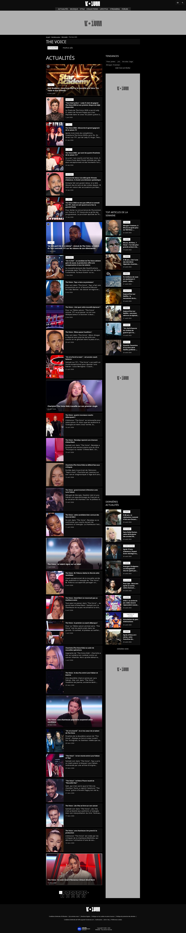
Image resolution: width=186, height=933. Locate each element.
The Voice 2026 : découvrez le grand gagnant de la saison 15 (82, 129)
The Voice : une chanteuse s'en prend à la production (81, 832)
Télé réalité (64, 37)
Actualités (63, 9)
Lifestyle (104, 9)
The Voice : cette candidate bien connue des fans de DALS (82, 516)
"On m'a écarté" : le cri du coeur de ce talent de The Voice (82, 732)
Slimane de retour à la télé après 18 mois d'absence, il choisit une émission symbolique (83, 179)
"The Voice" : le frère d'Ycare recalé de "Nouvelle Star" (79, 782)
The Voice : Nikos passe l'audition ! (78, 332)
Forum (125, 9)
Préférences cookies (116, 920)
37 (83, 896)
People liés (68, 48)
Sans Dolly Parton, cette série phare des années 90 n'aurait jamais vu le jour (130, 536)
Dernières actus (55, 37)
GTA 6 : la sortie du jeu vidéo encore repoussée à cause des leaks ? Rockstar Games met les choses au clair (131, 606)
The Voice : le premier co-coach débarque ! (81, 623)
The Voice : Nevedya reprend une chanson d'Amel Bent (81, 441)
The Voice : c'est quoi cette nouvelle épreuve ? (82, 307)
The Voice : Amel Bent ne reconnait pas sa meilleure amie (81, 599)
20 (73, 896)
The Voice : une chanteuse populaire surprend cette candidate (70, 720)
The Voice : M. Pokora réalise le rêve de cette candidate (82, 574)
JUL (119, 61)
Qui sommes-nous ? (74, 916)
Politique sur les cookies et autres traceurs (103, 916)
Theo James (110, 61)
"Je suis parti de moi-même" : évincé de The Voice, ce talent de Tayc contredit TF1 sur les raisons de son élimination (73, 247)
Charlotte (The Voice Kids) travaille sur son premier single (72, 406)
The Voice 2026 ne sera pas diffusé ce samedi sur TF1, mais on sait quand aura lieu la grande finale (82, 205)
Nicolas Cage (127, 61)
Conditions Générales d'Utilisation (58, 916)
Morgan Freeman (113, 65)
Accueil (48, 37)
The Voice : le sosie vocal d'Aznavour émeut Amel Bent (71, 880)
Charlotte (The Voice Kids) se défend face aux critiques (82, 466)
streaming (115, 9)
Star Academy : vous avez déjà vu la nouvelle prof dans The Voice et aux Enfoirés (73, 89)
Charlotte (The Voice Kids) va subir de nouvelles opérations (79, 649)
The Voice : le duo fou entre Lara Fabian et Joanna (81, 674)
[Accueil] (93, 3)
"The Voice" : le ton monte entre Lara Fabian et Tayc (82, 757)
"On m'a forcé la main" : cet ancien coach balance (81, 358)
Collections (92, 9)
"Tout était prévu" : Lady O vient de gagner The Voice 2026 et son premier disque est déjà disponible (82, 105)
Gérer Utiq (106, 920)
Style (82, 9)
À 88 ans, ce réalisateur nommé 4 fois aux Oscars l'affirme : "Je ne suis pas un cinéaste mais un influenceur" (131, 521)
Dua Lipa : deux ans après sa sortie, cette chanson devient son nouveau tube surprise (130, 588)
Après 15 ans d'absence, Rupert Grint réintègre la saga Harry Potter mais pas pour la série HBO (130, 554)
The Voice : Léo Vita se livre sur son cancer (81, 806)
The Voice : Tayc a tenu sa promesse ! (79, 282)
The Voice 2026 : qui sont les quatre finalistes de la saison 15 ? (82, 154)
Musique (74, 9)
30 (78, 896)
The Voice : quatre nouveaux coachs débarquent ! (79, 416)
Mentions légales (85, 916)
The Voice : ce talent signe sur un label (64, 564)
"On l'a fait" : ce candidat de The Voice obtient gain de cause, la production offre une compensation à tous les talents (83, 263)
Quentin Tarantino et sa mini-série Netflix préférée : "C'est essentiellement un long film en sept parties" (130, 351)
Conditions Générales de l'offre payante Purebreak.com (79, 920)
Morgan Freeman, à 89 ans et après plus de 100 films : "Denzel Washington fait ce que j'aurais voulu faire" (130, 231)
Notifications (98, 920)
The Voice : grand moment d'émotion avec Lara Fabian (81, 491)
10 (67, 896)
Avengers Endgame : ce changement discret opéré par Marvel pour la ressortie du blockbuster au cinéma (131, 572)
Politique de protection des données (125, 916)
